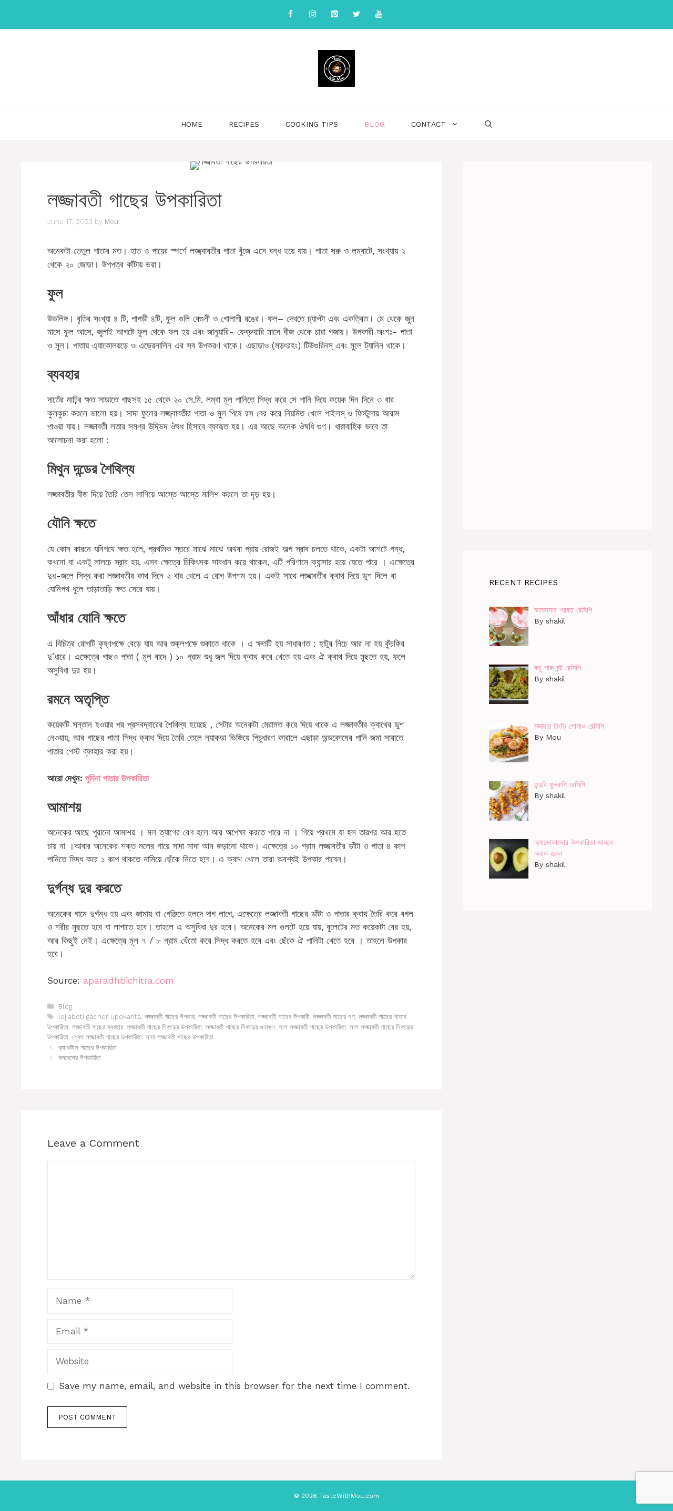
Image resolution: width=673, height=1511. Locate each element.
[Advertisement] (557, 345)
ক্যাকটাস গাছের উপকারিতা (87, 1047)
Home (191, 124)
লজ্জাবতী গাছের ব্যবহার (97, 1027)
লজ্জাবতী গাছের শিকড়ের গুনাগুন (240, 1027)
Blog (374, 124)
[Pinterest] (334, 14)
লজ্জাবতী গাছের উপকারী (283, 1016)
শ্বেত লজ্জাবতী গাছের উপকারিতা (107, 1037)
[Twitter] (356, 14)
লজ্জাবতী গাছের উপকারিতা (226, 1016)
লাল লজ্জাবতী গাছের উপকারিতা (312, 1027)
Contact (428, 124)
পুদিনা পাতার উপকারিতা (117, 778)
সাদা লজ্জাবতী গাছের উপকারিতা (179, 1037)
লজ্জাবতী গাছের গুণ (334, 1016)
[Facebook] (290, 14)
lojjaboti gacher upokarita (99, 1016)
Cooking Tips (311, 124)
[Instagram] (312, 14)
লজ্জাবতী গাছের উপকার (170, 1016)
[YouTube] (379, 14)
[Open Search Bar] (488, 124)
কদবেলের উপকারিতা (79, 1057)
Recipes (244, 124)
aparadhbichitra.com (128, 980)
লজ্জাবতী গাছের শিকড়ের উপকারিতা (164, 1027)
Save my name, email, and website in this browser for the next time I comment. (234, 1386)
